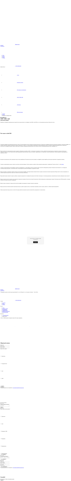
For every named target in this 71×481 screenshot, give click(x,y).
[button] (7, 333)
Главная (3, 113)
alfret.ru (62, 164)
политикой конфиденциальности (18, 387)
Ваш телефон (2, 462)
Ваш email (2, 464)
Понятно (35, 242)
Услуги (3, 114)
